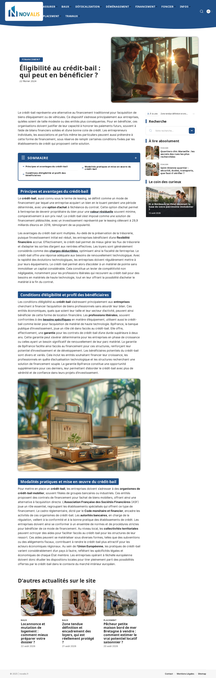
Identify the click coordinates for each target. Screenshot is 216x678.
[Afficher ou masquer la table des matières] (92, 158)
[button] (193, 114)
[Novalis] (24, 11)
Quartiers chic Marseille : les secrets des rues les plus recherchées (177, 154)
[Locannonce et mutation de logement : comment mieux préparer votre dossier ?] (38, 602)
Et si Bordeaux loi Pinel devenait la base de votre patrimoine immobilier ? (171, 206)
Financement (31, 59)
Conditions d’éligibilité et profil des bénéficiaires (46, 174)
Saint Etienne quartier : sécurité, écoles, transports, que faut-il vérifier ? (177, 170)
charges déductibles (63, 251)
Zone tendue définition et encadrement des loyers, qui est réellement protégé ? (78, 633)
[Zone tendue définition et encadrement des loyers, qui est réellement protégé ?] (79, 602)
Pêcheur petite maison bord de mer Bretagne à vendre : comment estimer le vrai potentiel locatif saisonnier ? (120, 633)
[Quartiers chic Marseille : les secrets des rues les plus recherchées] (152, 152)
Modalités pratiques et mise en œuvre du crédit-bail (108, 167)
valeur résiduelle (101, 211)
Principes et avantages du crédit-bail (47, 166)
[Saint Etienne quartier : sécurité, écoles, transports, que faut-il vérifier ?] (152, 169)
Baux (24, 620)
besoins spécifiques (57, 319)
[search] (201, 11)
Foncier (164, 148)
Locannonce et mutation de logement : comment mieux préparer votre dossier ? (34, 633)
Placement (110, 620)
